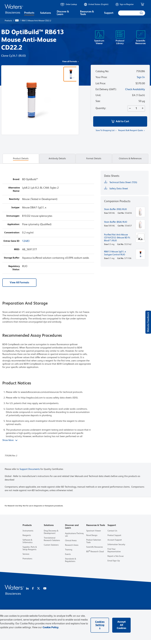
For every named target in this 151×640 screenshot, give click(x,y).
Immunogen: (13, 216)
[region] (75, 625)
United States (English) (98, 4)
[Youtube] (44, 588)
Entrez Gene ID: (12, 241)
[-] (129, 108)
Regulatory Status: (14, 268)
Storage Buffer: (12, 258)
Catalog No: (102, 71)
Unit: (98, 95)
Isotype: (15, 207)
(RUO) (22, 55)
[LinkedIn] (27, 588)
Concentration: (12, 233)
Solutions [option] (45, 13)
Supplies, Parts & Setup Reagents (30, 548)
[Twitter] (38, 588)
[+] (143, 108)
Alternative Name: (14, 189)
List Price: (101, 83)
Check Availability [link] (135, 89)
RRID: (17, 249)
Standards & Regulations (70, 560)
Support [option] (108, 13)
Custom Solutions (51, 545)
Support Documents (30, 469)
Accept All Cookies (121, 625)
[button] (120, 121)
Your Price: (101, 77)
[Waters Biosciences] (14, 594)
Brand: (16, 179)
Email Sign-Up (113, 561)
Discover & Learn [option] (63, 13)
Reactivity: (14, 199)
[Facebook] (33, 588)
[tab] (21, 159)
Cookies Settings (100, 625)
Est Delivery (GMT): (106, 89)
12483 (25, 241)
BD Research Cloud (95, 552)
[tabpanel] (75, 317)
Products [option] (29, 13)
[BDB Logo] (14, 9)
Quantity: (101, 108)
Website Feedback (148, 322)
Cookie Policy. (51, 627)
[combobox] (131, 12)
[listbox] (29, 13)
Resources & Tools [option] (87, 13)
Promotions (27, 559)
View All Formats (19, 282)
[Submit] (141, 13)
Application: (13, 224)
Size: (98, 101)
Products (8, 21)
